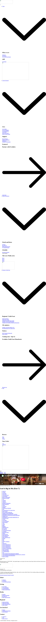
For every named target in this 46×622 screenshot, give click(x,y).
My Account (4, 528)
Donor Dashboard (5, 504)
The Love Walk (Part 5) (6, 546)
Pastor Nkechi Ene (5, 535)
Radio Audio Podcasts (6, 537)
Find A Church (5, 511)
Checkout (4, 501)
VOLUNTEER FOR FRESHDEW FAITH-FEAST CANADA (13, 554)
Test (3, 542)
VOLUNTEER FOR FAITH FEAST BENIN (10, 553)
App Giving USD (5, 495)
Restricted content (5, 532)
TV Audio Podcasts (5, 551)
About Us (4, 491)
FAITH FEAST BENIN (6, 508)
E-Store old (4, 506)
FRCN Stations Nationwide (7, 512)
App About (4, 493)
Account (3, 492)
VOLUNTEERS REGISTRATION (8, 555)
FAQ (3, 509)
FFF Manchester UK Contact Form (8, 510)
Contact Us (4, 502)
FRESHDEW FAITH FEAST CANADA (9, 514)
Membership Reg (5, 527)
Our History (4, 531)
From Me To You (5, 518)
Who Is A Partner (5, 556)
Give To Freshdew (5, 521)
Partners (3, 533)
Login (3, 523)
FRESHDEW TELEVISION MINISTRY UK (10, 517)
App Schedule (4, 496)
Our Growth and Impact (6, 530)
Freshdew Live (5, 516)
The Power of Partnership (6, 548)
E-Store (3, 505)
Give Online (4, 520)
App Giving (4, 494)
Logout (3, 524)
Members (4, 526)
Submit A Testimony (5, 541)
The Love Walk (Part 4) (6, 545)
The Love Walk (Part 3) (6, 544)
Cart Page (4, 500)
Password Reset (5, 534)
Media (3, 525)
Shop (3, 539)
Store (3, 540)
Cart (3, 499)
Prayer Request (5, 536)
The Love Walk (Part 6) (6, 547)
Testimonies (4, 543)
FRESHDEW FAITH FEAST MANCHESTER (11, 515)
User (3, 552)
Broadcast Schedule (5, 498)
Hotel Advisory (5, 522)
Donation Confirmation (6, 503)
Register (3, 538)
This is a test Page (5, 549)
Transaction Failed (5, 550)
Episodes (3, 507)
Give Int (3, 519)
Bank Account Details (6, 497)
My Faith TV (4, 529)
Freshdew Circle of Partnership (7, 513)
